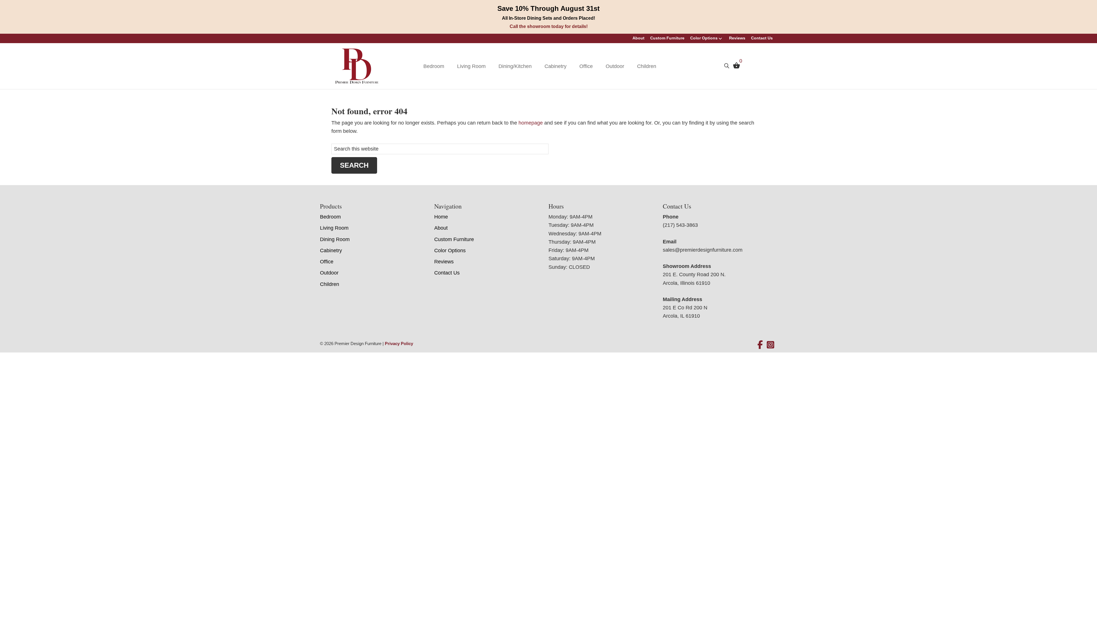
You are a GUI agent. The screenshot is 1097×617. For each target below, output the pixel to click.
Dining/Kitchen (515, 66)
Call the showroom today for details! (549, 26)
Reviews (737, 38)
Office (586, 66)
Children (646, 66)
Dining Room (335, 239)
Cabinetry (555, 66)
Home (441, 217)
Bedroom (433, 66)
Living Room (471, 66)
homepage (531, 123)
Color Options (704, 38)
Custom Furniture (667, 38)
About (638, 38)
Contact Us (762, 38)
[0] (735, 67)
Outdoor (615, 66)
